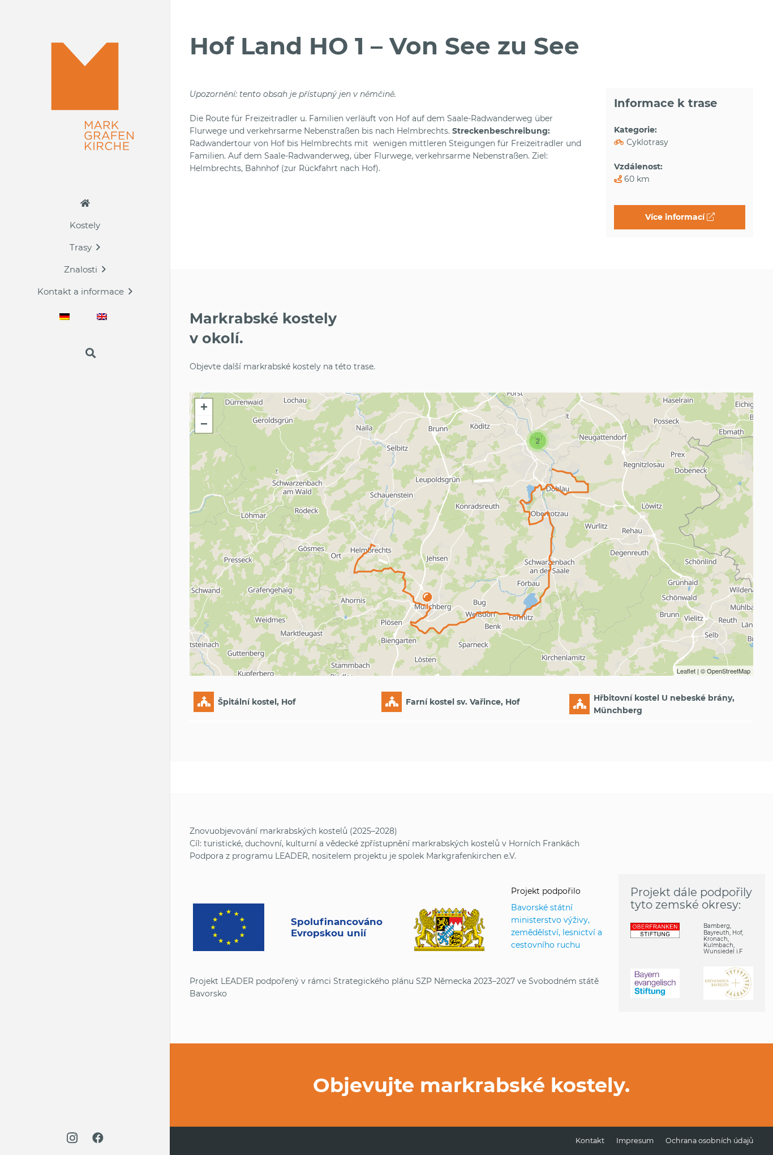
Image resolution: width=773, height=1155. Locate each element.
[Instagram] (72, 1138)
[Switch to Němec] (66, 316)
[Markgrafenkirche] (85, 96)
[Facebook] (98, 1138)
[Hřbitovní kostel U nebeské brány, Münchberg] (427, 595)
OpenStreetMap (728, 670)
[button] (98, 247)
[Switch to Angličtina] (103, 316)
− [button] (204, 424)
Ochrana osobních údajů (709, 1140)
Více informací (676, 217)
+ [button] (204, 407)
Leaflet (686, 670)
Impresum (635, 1140)
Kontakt (590, 1140)
